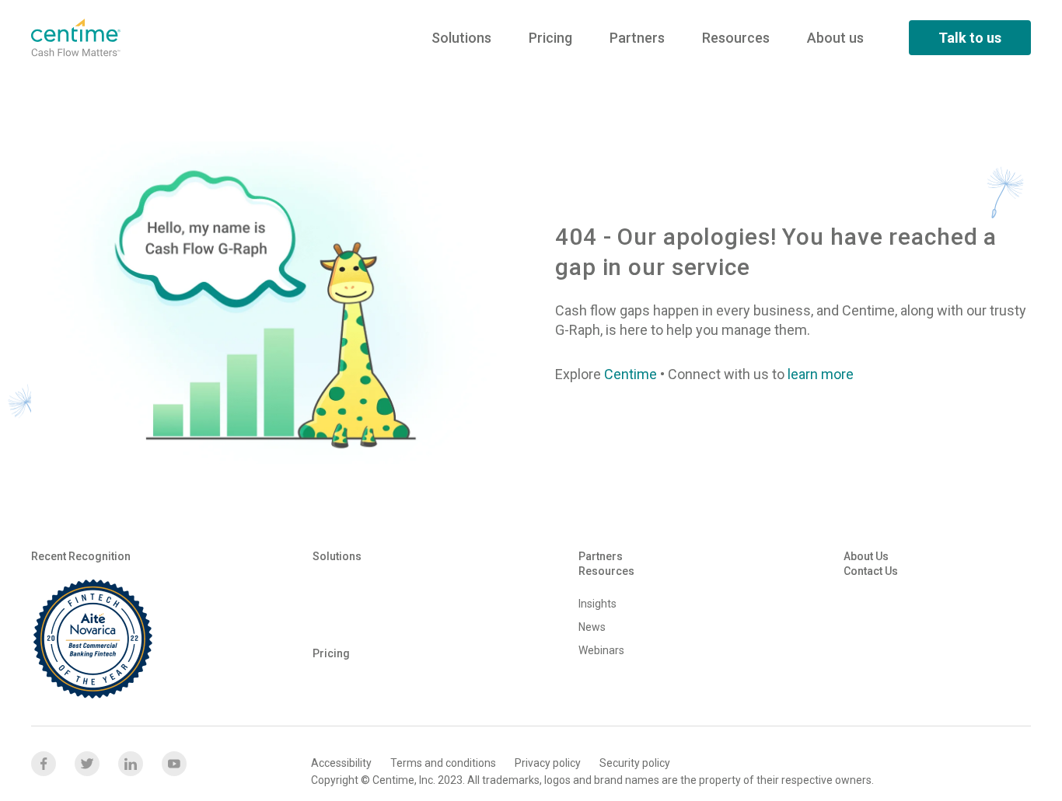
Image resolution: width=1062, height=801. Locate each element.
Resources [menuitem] (736, 38)
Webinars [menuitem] (601, 650)
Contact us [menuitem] (871, 571)
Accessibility (341, 763)
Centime (630, 374)
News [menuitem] (592, 627)
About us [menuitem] (835, 38)
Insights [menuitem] (597, 603)
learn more (821, 374)
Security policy (634, 763)
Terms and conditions (443, 763)
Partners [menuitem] (637, 38)
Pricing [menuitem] (550, 38)
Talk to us (969, 38)
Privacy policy (548, 763)
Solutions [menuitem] (461, 38)
